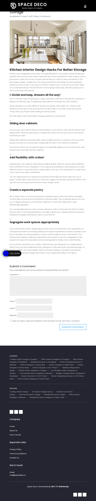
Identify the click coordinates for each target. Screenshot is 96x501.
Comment (14, 275)
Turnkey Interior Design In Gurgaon (23, 359)
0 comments (45, 16)
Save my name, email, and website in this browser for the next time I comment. (46, 321)
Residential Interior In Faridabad (43, 362)
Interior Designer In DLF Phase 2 (45, 368)
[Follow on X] (16, 412)
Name (13, 301)
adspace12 (16, 16)
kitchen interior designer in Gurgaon (33, 370)
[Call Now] (6, 253)
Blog (36, 16)
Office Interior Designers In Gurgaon (55, 359)
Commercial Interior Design (29, 394)
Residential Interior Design (54, 394)
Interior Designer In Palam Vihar (61, 365)
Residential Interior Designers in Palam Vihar (46, 397)
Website (13, 315)
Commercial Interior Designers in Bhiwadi (36, 373)
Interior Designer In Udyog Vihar (32, 365)
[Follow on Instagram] (21, 412)
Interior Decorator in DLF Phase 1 (34, 376)
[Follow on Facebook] (11, 412)
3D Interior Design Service (42, 392)
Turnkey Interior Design (19, 392)
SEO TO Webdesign (60, 486)
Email (12, 308)
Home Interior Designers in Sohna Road (33, 379)
